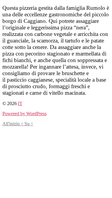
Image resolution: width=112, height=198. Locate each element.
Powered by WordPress (24, 113)
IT (20, 103)
